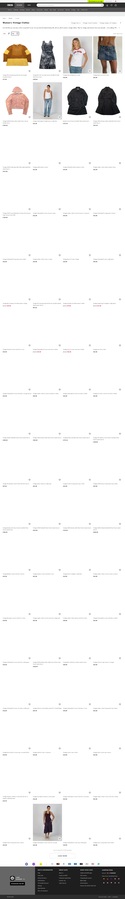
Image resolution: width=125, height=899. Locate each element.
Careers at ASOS (63, 875)
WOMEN (19, 5)
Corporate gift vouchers (86, 878)
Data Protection (41, 888)
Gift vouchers (83, 875)
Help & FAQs (108, 1)
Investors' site (62, 880)
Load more (62, 856)
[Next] (120, 23)
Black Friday (83, 880)
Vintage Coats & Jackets (90, 23)
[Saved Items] (111, 5)
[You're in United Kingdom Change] (116, 1)
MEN (29, 5)
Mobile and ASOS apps (86, 873)
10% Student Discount (43, 883)
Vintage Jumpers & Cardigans (108, 23)
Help (39, 873)
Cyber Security (62, 883)
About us (61, 873)
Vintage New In (76, 23)
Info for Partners (84, 883)
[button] (104, 878)
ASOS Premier (41, 880)
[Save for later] (30, 71)
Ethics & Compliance (43, 891)
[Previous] (69, 23)
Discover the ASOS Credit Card (88, 885)
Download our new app (95, 1)
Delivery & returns (42, 878)
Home (4, 18)
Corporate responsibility (65, 878)
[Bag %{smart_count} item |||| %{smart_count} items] (116, 5)
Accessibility (115, 897)
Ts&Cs (109, 897)
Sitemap (40, 885)
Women (10, 18)
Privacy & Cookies (103, 897)
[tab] (10, 10)
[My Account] (107, 5)
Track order (40, 875)
